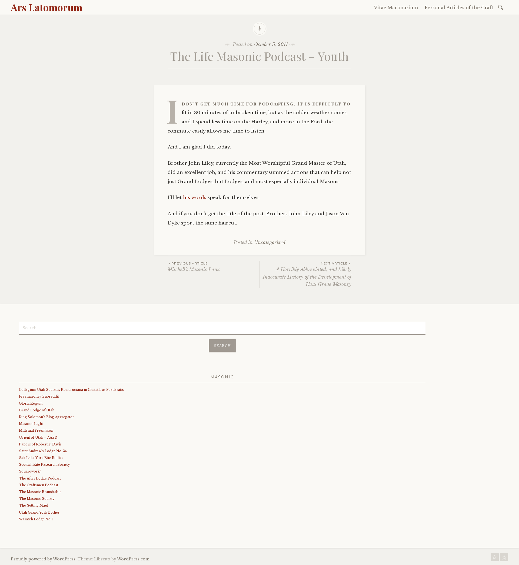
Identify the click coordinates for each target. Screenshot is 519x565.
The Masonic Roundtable (40, 492)
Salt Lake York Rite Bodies (41, 458)
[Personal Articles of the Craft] (504, 558)
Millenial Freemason (36, 430)
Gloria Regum (30, 403)
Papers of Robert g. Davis (40, 444)
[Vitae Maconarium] (495, 558)
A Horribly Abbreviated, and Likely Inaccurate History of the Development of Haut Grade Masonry (307, 274)
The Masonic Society (37, 499)
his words (194, 197)
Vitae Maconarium (396, 7)
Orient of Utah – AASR (38, 437)
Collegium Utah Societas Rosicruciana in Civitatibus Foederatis (71, 390)
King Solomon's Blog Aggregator (46, 417)
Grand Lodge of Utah (36, 410)
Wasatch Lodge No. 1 (36, 519)
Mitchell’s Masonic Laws (194, 266)
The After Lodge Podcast (40, 478)
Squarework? (30, 471)
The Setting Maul (33, 505)
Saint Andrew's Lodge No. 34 (43, 451)
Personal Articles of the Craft (459, 7)
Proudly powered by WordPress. (43, 559)
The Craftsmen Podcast (38, 485)
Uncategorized (269, 242)
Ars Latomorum (46, 7)
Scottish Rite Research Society (44, 464)
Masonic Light (31, 424)
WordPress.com (133, 559)
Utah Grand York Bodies (39, 512)
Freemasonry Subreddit (39, 396)
